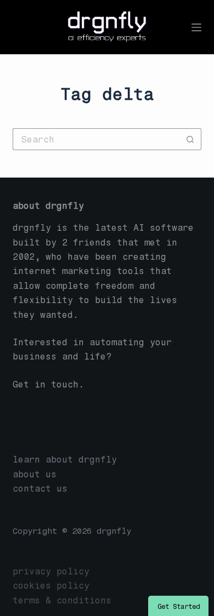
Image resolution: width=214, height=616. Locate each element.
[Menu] (196, 27)
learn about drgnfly (65, 459)
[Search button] (190, 139)
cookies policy (51, 585)
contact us (40, 488)
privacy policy (51, 571)
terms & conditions (62, 600)
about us (35, 474)
